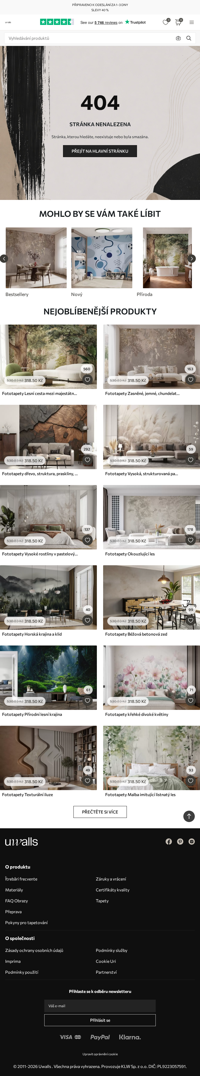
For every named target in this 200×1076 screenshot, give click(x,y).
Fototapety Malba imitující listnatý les (140, 794)
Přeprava (13, 911)
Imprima (13, 961)
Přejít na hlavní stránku (100, 151)
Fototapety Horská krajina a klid (32, 633)
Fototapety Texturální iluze (27, 794)
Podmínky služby (111, 950)
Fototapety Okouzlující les (130, 553)
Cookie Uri (106, 961)
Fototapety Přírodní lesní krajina (32, 714)
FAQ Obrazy (16, 900)
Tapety (102, 900)
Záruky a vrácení (111, 878)
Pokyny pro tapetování (26, 922)
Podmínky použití (21, 972)
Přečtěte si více (100, 811)
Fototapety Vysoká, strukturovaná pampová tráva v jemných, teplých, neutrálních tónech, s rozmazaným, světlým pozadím (143, 473)
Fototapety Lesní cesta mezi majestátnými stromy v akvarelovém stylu (40, 393)
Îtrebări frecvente (21, 878)
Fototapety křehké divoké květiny (136, 714)
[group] (36, 262)
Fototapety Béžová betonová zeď (136, 633)
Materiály (14, 889)
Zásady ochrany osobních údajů (34, 950)
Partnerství (106, 972)
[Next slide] (192, 258)
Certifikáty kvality (112, 889)
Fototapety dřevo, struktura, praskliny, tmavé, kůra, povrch (40, 473)
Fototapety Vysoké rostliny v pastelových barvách (40, 553)
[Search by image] (178, 38)
